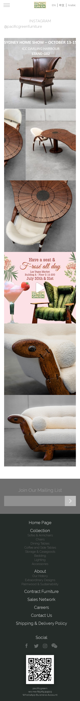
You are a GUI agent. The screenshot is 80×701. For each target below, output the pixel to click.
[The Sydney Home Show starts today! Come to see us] (40, 73)
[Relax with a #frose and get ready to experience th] (40, 287)
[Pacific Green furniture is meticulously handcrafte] (40, 359)
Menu (6, 5)
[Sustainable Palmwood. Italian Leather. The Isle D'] (40, 216)
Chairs (40, 539)
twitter (36, 645)
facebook (28, 645)
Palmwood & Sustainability (40, 584)
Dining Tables (40, 543)
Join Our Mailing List (40, 490)
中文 (61, 5)
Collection (40, 530)
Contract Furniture (41, 591)
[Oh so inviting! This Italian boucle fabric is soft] (40, 430)
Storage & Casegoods (40, 551)
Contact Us (41, 615)
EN (54, 5)
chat (54, 645)
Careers (41, 607)
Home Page (40, 522)
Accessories (40, 564)
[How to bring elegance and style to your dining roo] (40, 144)
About (40, 571)
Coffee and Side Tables (40, 547)
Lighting (40, 560)
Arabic (72, 5)
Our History (40, 576)
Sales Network (41, 599)
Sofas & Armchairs (40, 535)
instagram (45, 645)
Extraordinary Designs (40, 580)
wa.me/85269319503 (40, 691)
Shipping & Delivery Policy (41, 623)
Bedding (40, 556)
